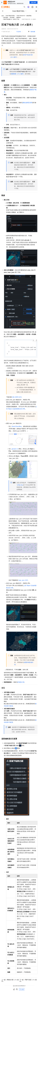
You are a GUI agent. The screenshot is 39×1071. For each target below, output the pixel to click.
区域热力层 (21, 682)
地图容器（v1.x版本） (18, 74)
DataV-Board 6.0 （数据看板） (24, 15)
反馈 (22, 989)
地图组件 (18, 17)
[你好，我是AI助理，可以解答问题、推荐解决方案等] (28, 7)
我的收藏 (32, 31)
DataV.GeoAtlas (17, 426)
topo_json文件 (23, 580)
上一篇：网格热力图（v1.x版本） (10, 980)
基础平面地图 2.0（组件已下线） (11, 19)
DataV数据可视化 (10, 15)
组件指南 (12, 17)
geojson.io (15, 449)
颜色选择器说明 (27, 102)
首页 (3, 15)
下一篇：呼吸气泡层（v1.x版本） (28, 980)
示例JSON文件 (17, 397)
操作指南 (5, 17)
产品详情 (18, 31)
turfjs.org (20, 485)
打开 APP (33, 2)
